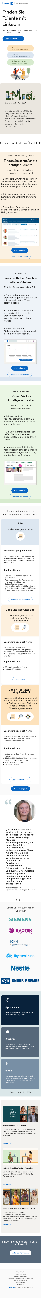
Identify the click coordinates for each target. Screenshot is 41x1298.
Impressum (20, 1284)
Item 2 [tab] (19, 900)
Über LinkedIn (20, 1272)
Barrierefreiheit (20, 1282)
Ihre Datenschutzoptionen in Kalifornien (21, 1278)
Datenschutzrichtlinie (20, 1276)
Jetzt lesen (7, 1144)
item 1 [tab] (16, 900)
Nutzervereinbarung (20, 1280)
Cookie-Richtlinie (20, 1274)
